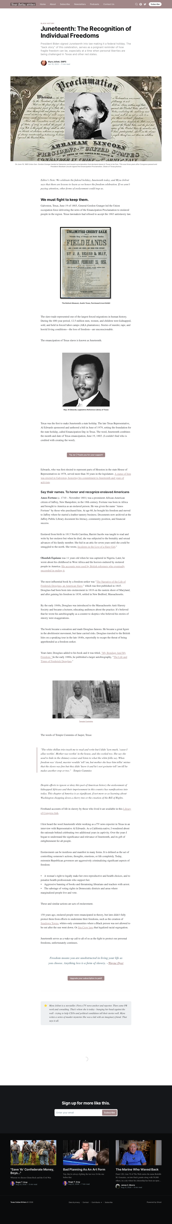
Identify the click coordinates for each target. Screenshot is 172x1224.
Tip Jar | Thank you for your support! (86, 455)
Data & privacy (74, 1202)
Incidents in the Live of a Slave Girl (96, 546)
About (53, 4)
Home (43, 4)
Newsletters (80, 4)
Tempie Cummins (86, 721)
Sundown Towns (49, 923)
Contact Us (108, 4)
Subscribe (65, 4)
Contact (86, 1202)
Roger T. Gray (21, 1182)
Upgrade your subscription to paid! (86, 978)
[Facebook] (140, 4)
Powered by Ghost (154, 1202)
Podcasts (94, 4)
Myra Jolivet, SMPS (57, 61)
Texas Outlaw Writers (18, 1202)
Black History (47, 23)
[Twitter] (145, 4)
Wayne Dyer (116, 963)
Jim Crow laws (85, 927)
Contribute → (97, 1202)
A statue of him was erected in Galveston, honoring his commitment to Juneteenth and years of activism (86, 478)
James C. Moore (128, 1185)
